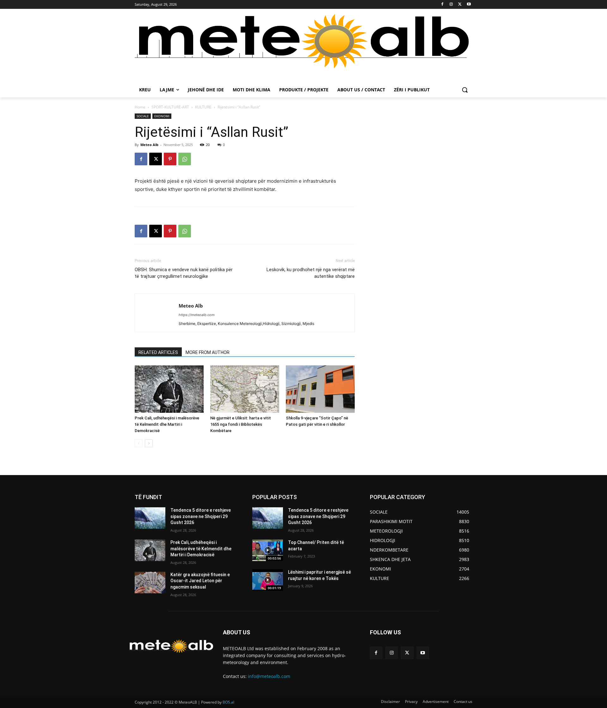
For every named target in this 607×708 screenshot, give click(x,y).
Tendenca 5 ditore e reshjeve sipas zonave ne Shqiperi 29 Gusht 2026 (200, 516)
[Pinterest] (170, 159)
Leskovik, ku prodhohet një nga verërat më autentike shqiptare (311, 273)
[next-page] (149, 443)
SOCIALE (143, 116)
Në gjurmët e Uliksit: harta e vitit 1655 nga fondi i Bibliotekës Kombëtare (240, 424)
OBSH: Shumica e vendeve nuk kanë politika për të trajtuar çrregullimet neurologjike (184, 273)
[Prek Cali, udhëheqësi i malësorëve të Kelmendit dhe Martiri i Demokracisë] (169, 389)
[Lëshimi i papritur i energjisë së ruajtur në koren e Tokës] (267, 580)
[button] (464, 89)
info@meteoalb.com (269, 676)
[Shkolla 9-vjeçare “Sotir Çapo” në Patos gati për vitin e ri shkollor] (320, 389)
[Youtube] (468, 4)
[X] (459, 4)
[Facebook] (442, 4)
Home (140, 107)
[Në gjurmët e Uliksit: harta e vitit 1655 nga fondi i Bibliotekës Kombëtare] (244, 389)
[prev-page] (139, 443)
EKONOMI (161, 116)
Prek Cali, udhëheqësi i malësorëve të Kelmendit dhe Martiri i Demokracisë (167, 424)
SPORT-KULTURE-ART (170, 107)
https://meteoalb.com (197, 315)
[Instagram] (451, 4)
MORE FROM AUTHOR (208, 352)
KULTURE (203, 107)
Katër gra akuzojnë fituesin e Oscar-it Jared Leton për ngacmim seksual (200, 580)
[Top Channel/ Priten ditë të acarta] (267, 550)
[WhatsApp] (184, 159)
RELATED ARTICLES (158, 352)
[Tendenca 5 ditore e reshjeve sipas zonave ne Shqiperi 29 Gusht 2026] (150, 518)
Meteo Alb (149, 144)
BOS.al (228, 702)
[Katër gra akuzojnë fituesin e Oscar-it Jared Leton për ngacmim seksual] (150, 582)
